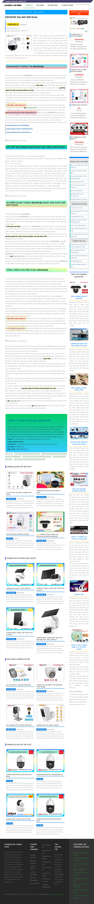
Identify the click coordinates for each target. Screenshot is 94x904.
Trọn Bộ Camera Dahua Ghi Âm (79, 265)
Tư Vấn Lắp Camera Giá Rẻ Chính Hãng (26, 454)
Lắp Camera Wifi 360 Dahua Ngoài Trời (79, 235)
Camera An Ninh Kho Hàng (80, 874)
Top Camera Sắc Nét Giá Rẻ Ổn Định (79, 166)
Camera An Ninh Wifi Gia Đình (80, 859)
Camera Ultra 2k (46, 869)
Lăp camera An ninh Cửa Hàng (80, 885)
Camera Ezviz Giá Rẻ (25, 12)
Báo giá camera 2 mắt (77, 181)
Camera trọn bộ (46, 852)
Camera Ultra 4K (38, 12)
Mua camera (40, 5)
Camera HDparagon (34, 879)
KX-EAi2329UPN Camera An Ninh (17, 534)
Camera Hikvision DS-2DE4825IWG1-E (49, 774)
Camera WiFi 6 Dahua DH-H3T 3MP (18, 819)
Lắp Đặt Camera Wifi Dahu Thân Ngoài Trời (79, 221)
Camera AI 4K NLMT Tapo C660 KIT (18, 588)
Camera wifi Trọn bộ (46, 880)
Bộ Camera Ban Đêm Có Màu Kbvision (78, 251)
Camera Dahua (33, 868)
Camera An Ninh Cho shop (80, 891)
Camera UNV (34, 883)
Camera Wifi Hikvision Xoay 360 (79, 230)
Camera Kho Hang (46, 857)
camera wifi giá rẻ (46, 874)
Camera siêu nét (46, 863)
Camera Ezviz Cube (77, 207)
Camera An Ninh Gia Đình (80, 880)
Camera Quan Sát (11, 12)
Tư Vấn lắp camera (67, 5)
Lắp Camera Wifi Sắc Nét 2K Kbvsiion (79, 212)
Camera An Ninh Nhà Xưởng (80, 854)
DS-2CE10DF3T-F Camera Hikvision (18, 685)
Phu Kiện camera (53, 5)
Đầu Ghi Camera (79, 869)
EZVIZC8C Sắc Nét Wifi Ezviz (21, 17)
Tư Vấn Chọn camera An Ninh (80, 897)
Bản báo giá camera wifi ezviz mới (78, 186)
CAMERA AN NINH (12, 5)
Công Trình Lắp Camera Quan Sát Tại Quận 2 (37, 456)
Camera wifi (29, 5)
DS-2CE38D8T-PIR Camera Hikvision (19, 725)
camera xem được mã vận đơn (78, 172)
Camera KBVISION (33, 873)
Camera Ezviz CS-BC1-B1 (79, 105)
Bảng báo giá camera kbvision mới (77, 195)
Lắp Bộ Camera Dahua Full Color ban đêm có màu (79, 245)
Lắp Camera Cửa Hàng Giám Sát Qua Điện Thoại (29, 459)
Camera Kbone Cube (77, 216)
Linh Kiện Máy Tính (76, 261)
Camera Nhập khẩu (46, 886)
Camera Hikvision (33, 862)
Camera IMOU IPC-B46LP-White (47, 725)
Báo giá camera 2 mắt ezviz (79, 199)
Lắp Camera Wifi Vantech (78, 225)
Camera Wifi (79, 594)
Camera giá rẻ (46, 846)
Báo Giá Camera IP (76, 190)
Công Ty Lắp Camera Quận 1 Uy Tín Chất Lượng (79, 647)
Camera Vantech (33, 856)
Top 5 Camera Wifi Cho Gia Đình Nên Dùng (79, 177)
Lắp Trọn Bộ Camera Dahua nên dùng (79, 256)
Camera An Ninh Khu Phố (80, 865)
